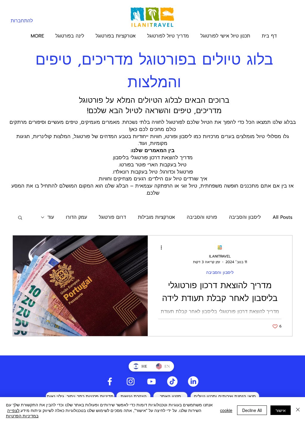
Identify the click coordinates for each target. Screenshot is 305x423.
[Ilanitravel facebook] (110, 381)
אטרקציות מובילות (156, 217)
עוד (50, 217)
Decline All (252, 410)
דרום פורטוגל (112, 217)
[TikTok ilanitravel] (172, 381)
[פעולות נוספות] (159, 247)
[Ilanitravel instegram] (130, 381)
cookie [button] (226, 410)
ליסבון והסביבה (245, 217)
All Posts (282, 217)
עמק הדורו (76, 217)
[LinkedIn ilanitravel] (193, 381)
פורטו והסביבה (202, 217)
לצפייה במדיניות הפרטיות (22, 413)
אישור (281, 410)
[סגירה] (297, 410)
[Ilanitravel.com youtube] (151, 381)
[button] (20, 218)
